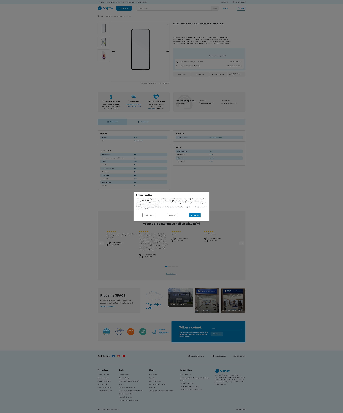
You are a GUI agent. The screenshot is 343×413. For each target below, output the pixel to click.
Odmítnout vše (149, 215)
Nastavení (172, 215)
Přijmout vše (195, 215)
